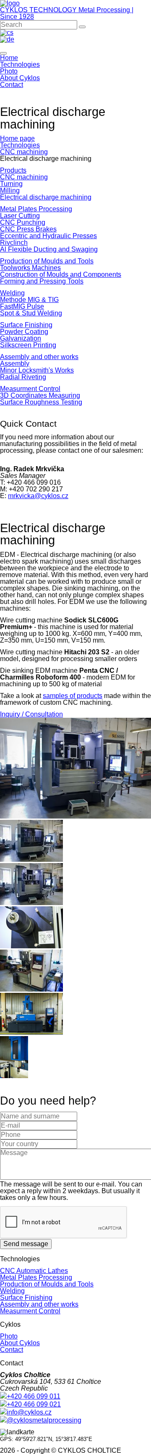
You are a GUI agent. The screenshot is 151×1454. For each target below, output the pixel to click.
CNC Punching (22, 222)
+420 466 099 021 (34, 1404)
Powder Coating (24, 331)
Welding (12, 293)
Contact (11, 84)
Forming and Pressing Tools (41, 281)
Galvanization (20, 338)
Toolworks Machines (30, 267)
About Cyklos (20, 77)
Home (9, 57)
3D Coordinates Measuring (40, 395)
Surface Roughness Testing (41, 402)
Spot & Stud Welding (31, 313)
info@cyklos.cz (29, 1412)
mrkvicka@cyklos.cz (38, 495)
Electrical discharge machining (45, 197)
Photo (9, 71)
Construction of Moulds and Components (60, 274)
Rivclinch (14, 242)
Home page (17, 138)
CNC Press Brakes (28, 229)
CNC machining (24, 151)
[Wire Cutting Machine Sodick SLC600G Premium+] (75, 816)
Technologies (20, 64)
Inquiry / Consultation (31, 714)
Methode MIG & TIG (29, 299)
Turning (11, 183)
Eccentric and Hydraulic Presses (48, 235)
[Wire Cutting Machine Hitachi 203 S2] (31, 989)
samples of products (72, 695)
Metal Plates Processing (36, 209)
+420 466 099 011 (33, 1396)
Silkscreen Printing (28, 345)
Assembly (14, 363)
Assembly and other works (39, 356)
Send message (25, 1243)
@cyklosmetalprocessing (44, 1420)
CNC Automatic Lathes (34, 1270)
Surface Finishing (26, 324)
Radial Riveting (23, 377)
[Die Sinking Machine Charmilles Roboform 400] (31, 1032)
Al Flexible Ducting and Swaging (49, 249)
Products (13, 170)
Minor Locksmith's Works (37, 370)
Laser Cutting (20, 215)
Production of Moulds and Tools (47, 261)
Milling (10, 190)
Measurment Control (30, 388)
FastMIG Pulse (22, 306)
